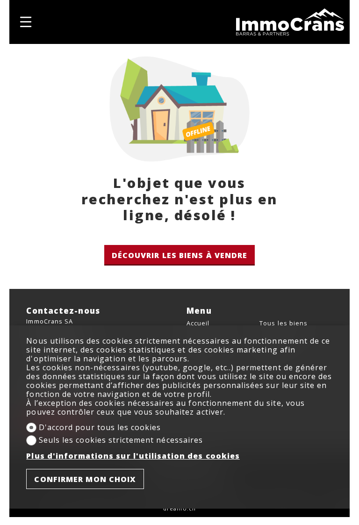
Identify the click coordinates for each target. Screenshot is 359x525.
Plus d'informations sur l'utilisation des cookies (132, 456)
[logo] (290, 22)
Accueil (198, 323)
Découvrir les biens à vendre (180, 255)
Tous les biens (283, 323)
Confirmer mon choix (85, 479)
